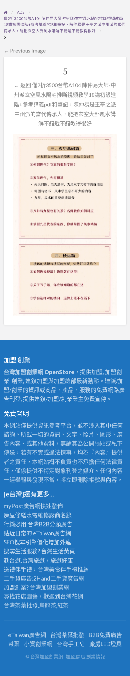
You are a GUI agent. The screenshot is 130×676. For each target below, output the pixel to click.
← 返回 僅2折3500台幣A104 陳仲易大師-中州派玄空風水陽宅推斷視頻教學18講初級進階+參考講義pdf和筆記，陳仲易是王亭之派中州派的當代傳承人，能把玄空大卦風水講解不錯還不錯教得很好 (65, 104)
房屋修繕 (15, 515)
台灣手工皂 (71, 643)
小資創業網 (38, 643)
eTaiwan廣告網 (52, 533)
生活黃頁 (63, 551)
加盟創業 (52, 587)
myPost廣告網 (22, 505)
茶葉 (14, 643)
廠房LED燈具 (105, 643)
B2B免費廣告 (105, 634)
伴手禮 (68, 569)
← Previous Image (25, 50)
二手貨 (58, 578)
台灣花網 (71, 596)
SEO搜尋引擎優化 (26, 542)
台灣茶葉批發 (21, 605)
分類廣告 (61, 524)
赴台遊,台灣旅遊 (24, 560)
